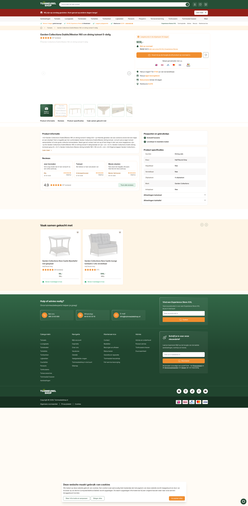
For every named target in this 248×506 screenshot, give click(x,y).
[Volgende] (129, 73)
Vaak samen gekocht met (96, 121)
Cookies (78, 404)
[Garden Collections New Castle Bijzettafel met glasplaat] (60, 244)
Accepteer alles (177, 498)
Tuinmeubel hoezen (189, 19)
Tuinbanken (107, 19)
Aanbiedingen (45, 19)
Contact (107, 340)
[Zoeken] (187, 4)
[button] (50, 38)
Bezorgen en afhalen (111, 347)
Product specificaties (75, 121)
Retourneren (108, 351)
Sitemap (75, 366)
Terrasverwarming (157, 19)
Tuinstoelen (82, 19)
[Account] (195, 4)
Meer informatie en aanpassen (77, 498)
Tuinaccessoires (46, 373)
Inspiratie (75, 344)
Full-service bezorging (112, 362)
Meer (206, 19)
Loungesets (69, 19)
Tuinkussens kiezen (143, 347)
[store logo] (48, 3)
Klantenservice (203, 23)
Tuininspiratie (182, 23)
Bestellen (107, 344)
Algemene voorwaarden (49, 404)
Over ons (75, 347)
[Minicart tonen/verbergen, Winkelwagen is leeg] (206, 4)
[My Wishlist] (200, 4)
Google (183, 367)
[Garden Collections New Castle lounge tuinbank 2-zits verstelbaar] (103, 244)
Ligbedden (119, 19)
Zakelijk (75, 355)
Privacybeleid (197, 366)
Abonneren (185, 361)
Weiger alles (97, 498)
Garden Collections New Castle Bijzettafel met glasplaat (59, 262)
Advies (189, 23)
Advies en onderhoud (143, 340)
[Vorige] (43, 73)
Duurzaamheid (141, 351)
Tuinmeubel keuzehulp (112, 358)
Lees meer (199, 13)
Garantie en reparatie (111, 355)
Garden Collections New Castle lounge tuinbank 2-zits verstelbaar (101, 262)
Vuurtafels (44, 362)
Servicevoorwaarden (171, 367)
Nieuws (195, 23)
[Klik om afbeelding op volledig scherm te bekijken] (86, 71)
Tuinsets (57, 19)
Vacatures (75, 351)
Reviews (61, 121)
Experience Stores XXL (169, 23)
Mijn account (76, 340)
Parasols (131, 19)
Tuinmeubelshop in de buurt (82, 362)
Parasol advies (141, 344)
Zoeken (185, 320)
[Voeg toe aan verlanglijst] (206, 55)
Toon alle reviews (127, 185)
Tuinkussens (172, 19)
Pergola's (142, 19)
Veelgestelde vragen (79, 358)
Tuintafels (94, 19)
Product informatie (47, 121)
